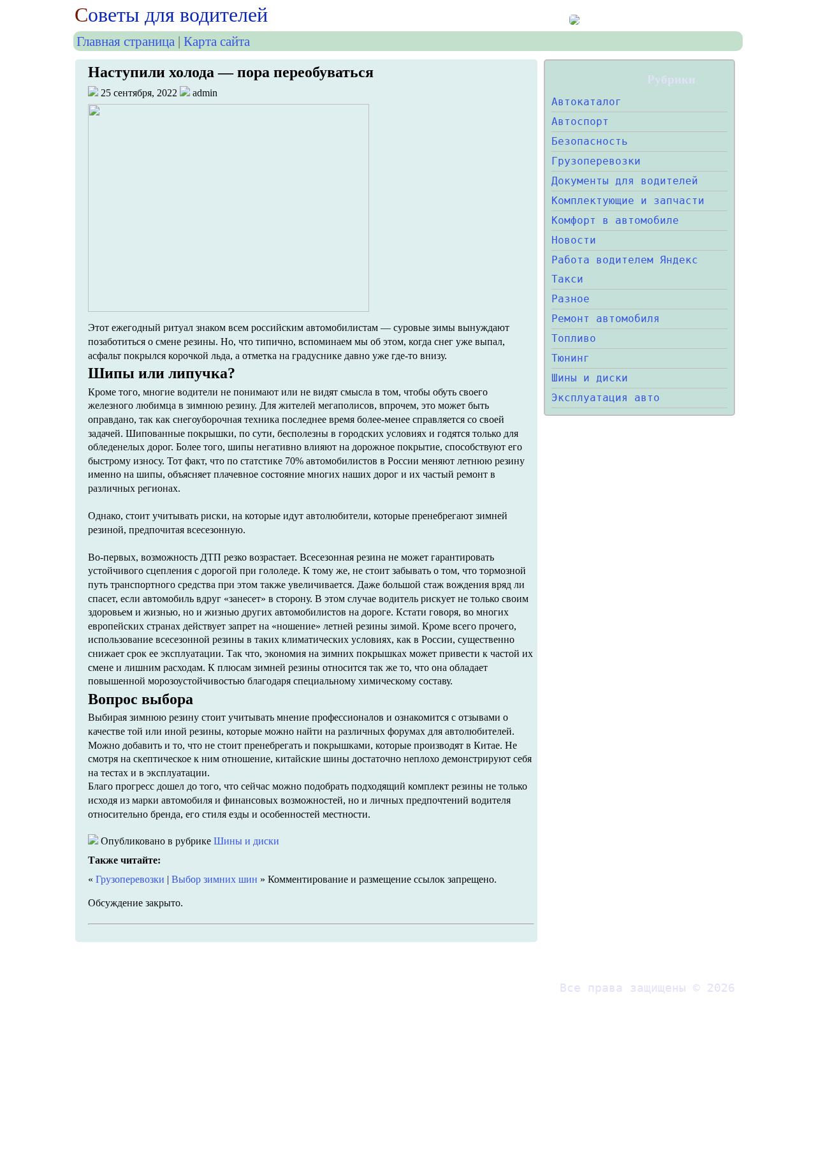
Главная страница (125, 41)
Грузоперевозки (130, 879)
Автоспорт (580, 121)
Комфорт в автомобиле (615, 220)
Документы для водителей (624, 181)
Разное (570, 299)
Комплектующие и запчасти (627, 201)
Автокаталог (586, 102)
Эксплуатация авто (605, 398)
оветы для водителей (171, 14)
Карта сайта (217, 41)
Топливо (573, 338)
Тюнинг (570, 358)
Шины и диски (246, 841)
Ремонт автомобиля (605, 319)
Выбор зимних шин (214, 879)
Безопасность (589, 141)
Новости (573, 240)
